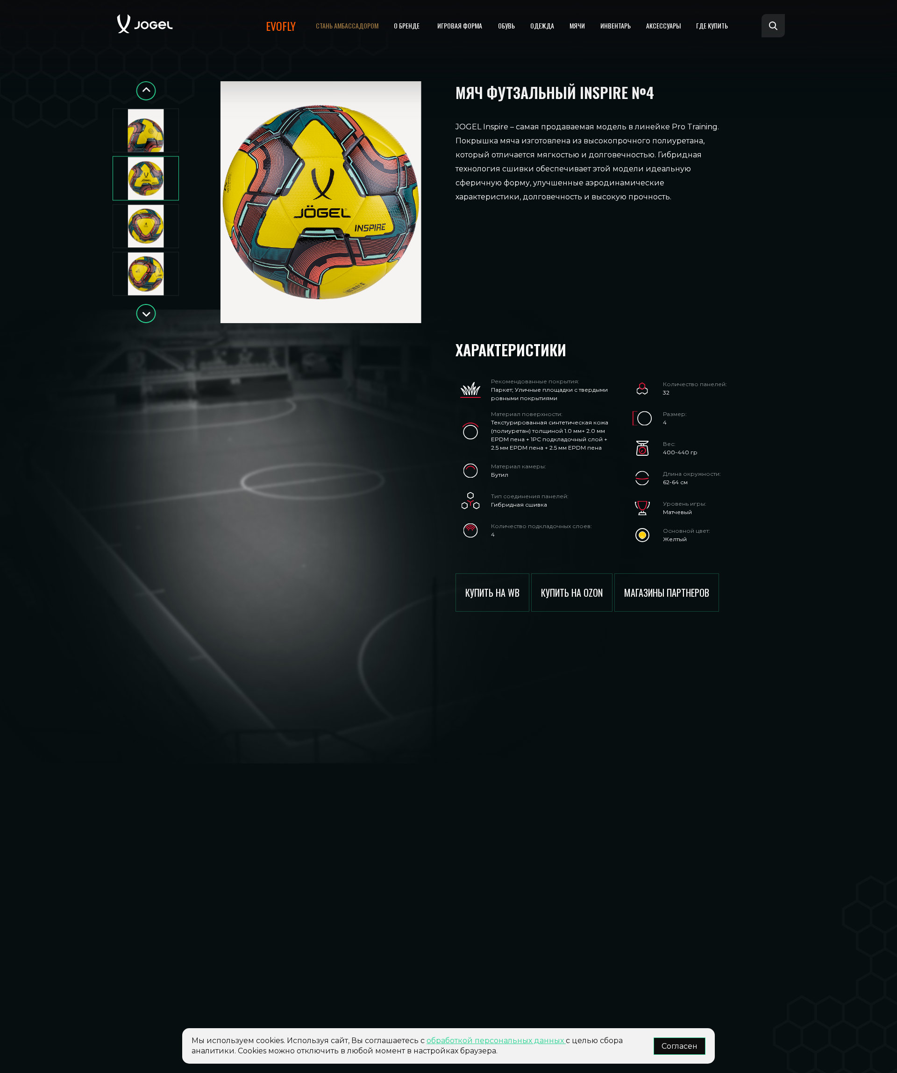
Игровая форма (459, 25)
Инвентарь (615, 25)
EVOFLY (281, 25)
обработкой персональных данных (496, 1040)
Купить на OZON (572, 593)
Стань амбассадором (347, 25)
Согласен (680, 1046)
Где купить (712, 25)
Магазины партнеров (666, 593)
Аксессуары (663, 25)
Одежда (542, 25)
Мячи (577, 25)
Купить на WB (492, 593)
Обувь (506, 25)
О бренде (407, 25)
